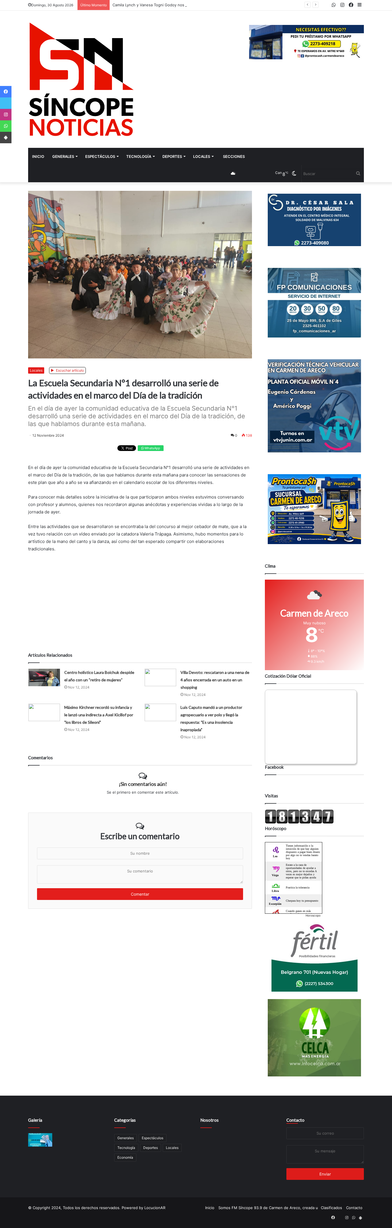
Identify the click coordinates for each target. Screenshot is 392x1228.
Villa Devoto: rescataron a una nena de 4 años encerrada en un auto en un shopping (215, 680)
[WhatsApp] (5, 126)
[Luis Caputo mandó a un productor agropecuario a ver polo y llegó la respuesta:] (160, 712)
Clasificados (331, 1207)
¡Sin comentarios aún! (143, 784)
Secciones (234, 156)
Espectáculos (100, 156)
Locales (201, 156)
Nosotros (209, 1120)
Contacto (295, 1120)
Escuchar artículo (69, 370)
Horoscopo (313, 915)
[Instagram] (5, 114)
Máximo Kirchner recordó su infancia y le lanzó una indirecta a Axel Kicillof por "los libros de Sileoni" (98, 715)
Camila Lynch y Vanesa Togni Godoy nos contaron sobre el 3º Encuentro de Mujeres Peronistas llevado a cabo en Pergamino (224, 5)
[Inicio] (81, 79)
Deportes (172, 156)
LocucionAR (154, 1207)
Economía (125, 1157)
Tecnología (138, 156)
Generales (63, 156)
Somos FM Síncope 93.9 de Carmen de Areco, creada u (268, 1207)
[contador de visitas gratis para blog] (299, 822)
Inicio (38, 156)
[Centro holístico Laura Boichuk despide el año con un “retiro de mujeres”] (44, 677)
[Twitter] (5, 103)
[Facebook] (5, 91)
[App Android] (5, 137)
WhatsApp (152, 448)
